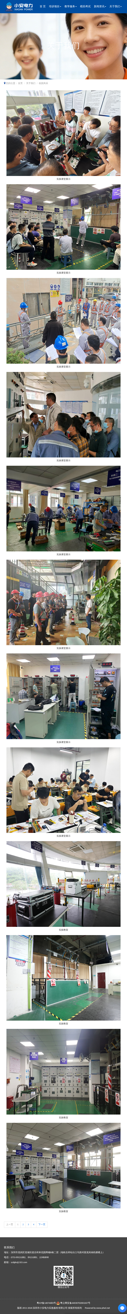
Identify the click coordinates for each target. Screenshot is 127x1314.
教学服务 (69, 6)
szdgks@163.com (19, 1262)
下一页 (41, 1224)
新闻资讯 (99, 6)
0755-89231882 (18, 1257)
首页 (20, 83)
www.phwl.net (103, 1308)
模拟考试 (85, 6)
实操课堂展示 (63, 179)
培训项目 (54, 6)
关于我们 (114, 6)
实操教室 (63, 930)
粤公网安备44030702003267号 (75, 1303)
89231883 (32, 1257)
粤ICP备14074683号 (46, 1303)
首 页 (43, 6)
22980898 (44, 1257)
